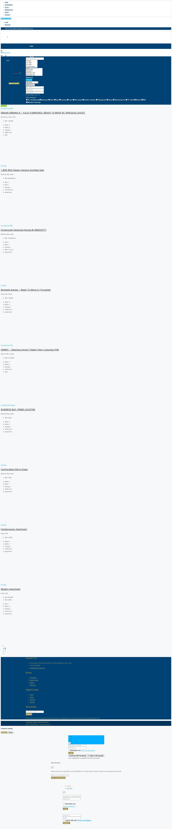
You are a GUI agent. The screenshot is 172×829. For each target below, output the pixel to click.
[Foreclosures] (31, 67)
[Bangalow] (34, 71)
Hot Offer (10, 108)
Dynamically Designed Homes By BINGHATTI (23, 230)
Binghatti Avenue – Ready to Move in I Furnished (26, 290)
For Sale (3, 166)
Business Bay (34, 680)
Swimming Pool (120, 100)
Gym (57, 100)
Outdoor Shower (90, 100)
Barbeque (44, 100)
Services (32, 700)
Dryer (52, 100)
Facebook (29, 722)
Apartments (9, 5)
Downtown (33, 677)
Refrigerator (102, 100)
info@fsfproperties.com (37, 668)
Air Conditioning (33, 100)
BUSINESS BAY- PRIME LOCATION (18, 409)
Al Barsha (33, 685)
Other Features (31, 97)
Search (29, 80)
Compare (4, 732)
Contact (7, 15)
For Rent (4, 108)
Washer (138, 100)
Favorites (17, 72)
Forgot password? (69, 806)
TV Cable (130, 100)
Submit (28, 714)
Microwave (78, 100)
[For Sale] (31, 65)
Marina (32, 682)
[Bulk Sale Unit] (34, 75)
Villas (7, 7)
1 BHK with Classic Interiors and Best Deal (22, 170)
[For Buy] (31, 61)
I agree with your (78, 820)
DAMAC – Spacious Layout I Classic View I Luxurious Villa (30, 349)
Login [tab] (74, 736)
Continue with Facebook (77, 756)
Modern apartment (10, 589)
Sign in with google (96, 756)
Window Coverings (34, 102)
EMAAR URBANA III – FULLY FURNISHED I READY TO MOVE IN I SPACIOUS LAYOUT (43, 112)
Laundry (64, 100)
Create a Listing (6, 18)
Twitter (34, 722)
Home (6, 2)
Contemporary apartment (14, 529)
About (7, 12)
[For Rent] (31, 63)
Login (6, 22)
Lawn (70, 100)
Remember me (75, 750)
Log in (69, 786)
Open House (11, 405)
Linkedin (39, 722)
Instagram (45, 722)
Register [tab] (75, 739)
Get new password (58, 778)
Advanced (29, 77)
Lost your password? (88, 750)
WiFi (144, 100)
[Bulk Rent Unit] (34, 73)
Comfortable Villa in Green (14, 469)
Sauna (110, 100)
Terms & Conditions (84, 820)
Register (7, 25)
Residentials (9, 10)
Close (11, 732)
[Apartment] (34, 69)
